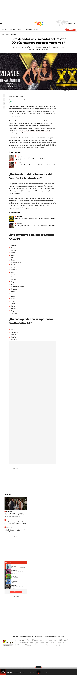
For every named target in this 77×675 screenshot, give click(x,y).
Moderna (28, 644)
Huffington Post (23, 642)
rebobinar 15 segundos (34, 672)
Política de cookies (38, 636)
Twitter (4, 99)
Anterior (30, 672)
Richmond (20, 644)
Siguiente (47, 672)
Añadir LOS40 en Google (18, 101)
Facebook (4, 95)
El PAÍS (21, 640)
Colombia (68, 23)
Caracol (65, 640)
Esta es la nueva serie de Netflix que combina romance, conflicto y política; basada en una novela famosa (15, 514)
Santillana (35, 640)
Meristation (61, 644)
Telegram (4, 107)
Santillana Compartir (43, 640)
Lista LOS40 (4, 29)
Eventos (36, 29)
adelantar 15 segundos (43, 672)
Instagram (35, 626)
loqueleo (54, 644)
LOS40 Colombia (38, 23)
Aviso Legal (15, 636)
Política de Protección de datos (26, 636)
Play (38, 672)
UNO (32, 642)
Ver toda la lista (15, 592)
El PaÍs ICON (42, 644)
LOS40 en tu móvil (60, 636)
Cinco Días (41, 642)
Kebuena (64, 642)
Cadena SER (50, 640)
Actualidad (12, 29)
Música (19, 29)
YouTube (38, 626)
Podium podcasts (35, 644)
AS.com (55, 640)
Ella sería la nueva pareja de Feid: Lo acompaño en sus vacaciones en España (15, 522)
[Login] (75, 23)
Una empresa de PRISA (8, 641)
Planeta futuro (58, 642)
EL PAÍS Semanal (53, 642)
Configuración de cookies (49, 636)
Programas (29, 29)
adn (59, 640)
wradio (36, 642)
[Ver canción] (8, 566)
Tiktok (32, 626)
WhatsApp (4, 103)
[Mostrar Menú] (2, 23)
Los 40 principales (28, 640)
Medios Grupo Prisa (8, 645)
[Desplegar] (38, 667)
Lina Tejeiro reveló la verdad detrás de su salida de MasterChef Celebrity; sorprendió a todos (15, 530)
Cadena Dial (47, 642)
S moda (48, 644)
